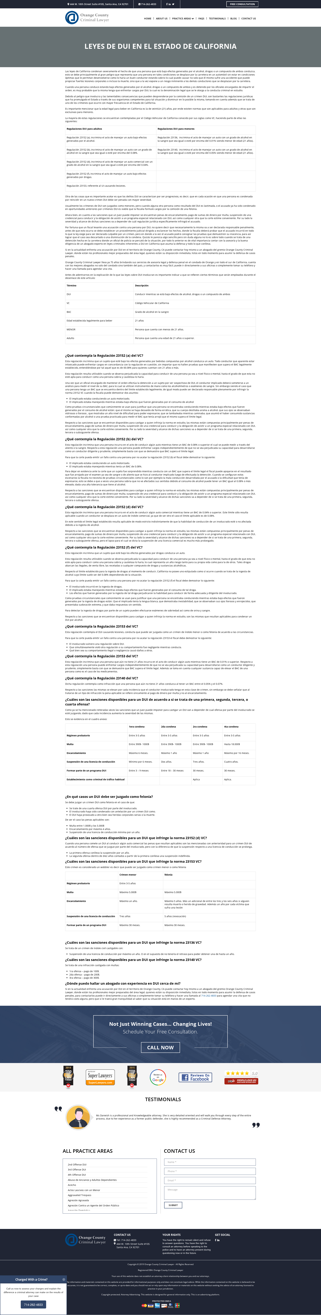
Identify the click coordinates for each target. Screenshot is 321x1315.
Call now (160, 1047)
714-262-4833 (148, 4)
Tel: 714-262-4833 (126, 1240)
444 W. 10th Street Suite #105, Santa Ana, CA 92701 (98, 4)
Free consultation (242, 4)
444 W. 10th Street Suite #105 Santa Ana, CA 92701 (133, 1245)
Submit (173, 1205)
